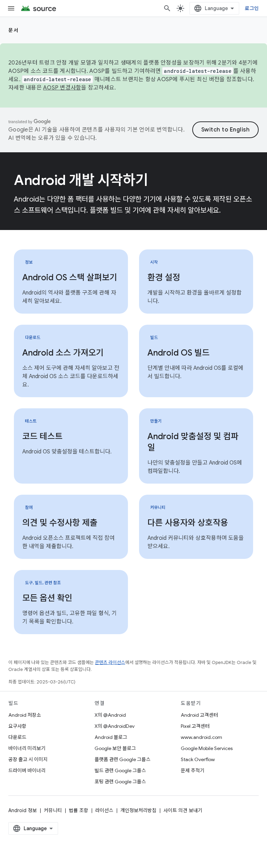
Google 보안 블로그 (115, 748)
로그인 (252, 8)
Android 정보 (22, 810)
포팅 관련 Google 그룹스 (120, 781)
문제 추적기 (192, 770)
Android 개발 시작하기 (81, 180)
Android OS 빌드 (178, 353)
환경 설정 (163, 277)
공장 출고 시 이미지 (28, 759)
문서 (13, 30)
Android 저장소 (24, 715)
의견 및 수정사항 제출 (59, 523)
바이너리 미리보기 (27, 748)
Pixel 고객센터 (195, 726)
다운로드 (17, 737)
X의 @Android (110, 715)
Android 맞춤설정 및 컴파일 (192, 442)
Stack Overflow (198, 759)
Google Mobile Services (207, 748)
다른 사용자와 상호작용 (187, 523)
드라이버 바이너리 (27, 770)
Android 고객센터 (199, 715)
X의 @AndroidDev (115, 726)
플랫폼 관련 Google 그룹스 (123, 759)
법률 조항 (78, 810)
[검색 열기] (167, 8)
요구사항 (17, 726)
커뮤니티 (53, 810)
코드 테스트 (42, 436)
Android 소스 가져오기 (63, 353)
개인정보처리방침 (138, 810)
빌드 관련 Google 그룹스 (120, 770)
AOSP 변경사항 (62, 87)
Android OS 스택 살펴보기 (69, 277)
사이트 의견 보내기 (182, 810)
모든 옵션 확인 (47, 598)
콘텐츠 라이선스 (110, 662)
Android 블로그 (111, 737)
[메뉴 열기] (11, 8)
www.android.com (201, 737)
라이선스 (104, 810)
